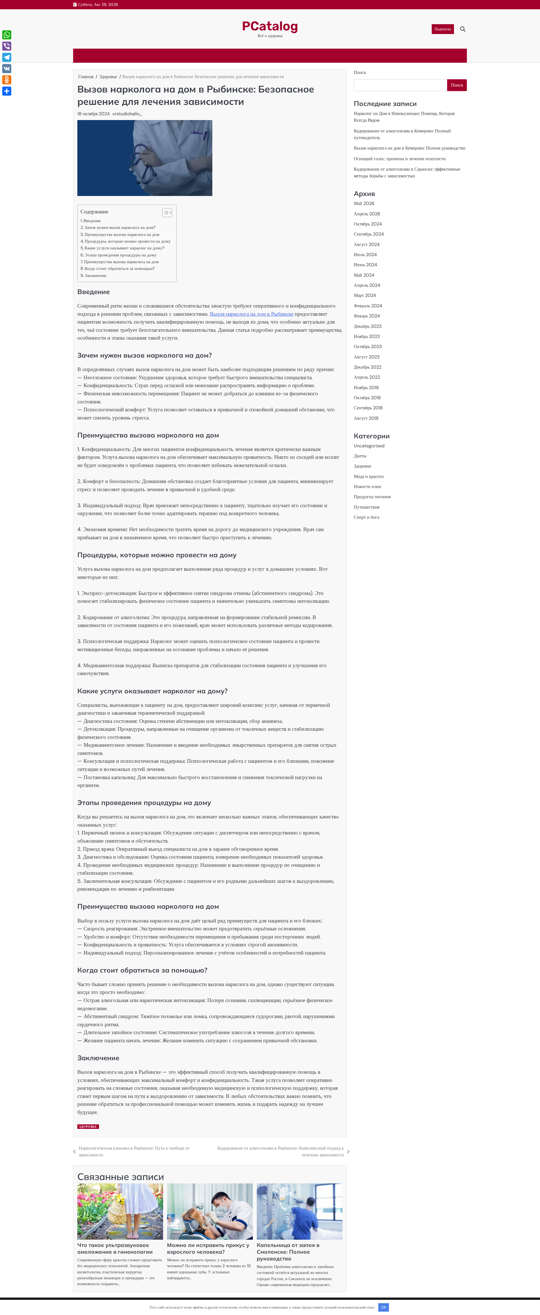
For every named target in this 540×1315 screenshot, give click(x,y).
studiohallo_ (130, 114)
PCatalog (270, 26)
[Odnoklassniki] (6, 79)
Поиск (360, 72)
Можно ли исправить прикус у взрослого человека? (208, 1248)
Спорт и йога (366, 517)
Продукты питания (372, 497)
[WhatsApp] (6, 34)
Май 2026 (364, 203)
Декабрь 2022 (367, 367)
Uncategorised (369, 445)
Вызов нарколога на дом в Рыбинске (251, 313)
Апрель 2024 (367, 285)
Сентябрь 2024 (369, 234)
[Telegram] (6, 57)
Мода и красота (369, 476)
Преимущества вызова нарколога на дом (122, 234)
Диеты (360, 456)
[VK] (6, 68)
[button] (164, 212)
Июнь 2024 (365, 265)
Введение (92, 221)
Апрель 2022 (367, 377)
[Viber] (6, 46)
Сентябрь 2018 (368, 408)
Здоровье (88, 1127)
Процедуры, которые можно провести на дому (128, 241)
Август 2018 (366, 418)
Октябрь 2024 (368, 224)
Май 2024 (364, 275)
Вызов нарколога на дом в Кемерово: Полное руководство (409, 148)
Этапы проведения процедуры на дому (121, 255)
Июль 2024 (365, 255)
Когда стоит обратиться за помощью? (120, 268)
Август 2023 (367, 357)
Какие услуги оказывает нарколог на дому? (125, 248)
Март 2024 (365, 295)
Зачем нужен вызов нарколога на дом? (120, 227)
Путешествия (366, 507)
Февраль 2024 (368, 306)
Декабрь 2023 (368, 326)
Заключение (96, 275)
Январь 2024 (367, 316)
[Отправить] (6, 91)
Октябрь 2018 (367, 398)
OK (383, 1307)
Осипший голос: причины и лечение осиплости (400, 159)
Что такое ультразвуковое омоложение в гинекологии (115, 1248)
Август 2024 (367, 244)
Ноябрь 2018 (366, 387)
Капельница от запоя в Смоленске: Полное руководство (288, 1252)
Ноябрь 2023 (367, 336)
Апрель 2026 (367, 214)
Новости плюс (368, 487)
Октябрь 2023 (368, 346)
